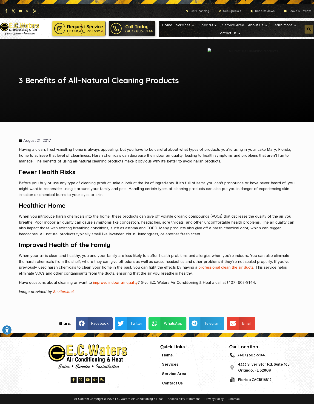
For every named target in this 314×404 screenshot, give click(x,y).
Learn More (282, 25)
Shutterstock (64, 291)
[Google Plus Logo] (28, 11)
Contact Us (227, 33)
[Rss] (35, 11)
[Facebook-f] (6, 11)
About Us (255, 25)
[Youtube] (20, 11)
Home (167, 25)
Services (183, 25)
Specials (206, 25)
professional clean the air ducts (225, 267)
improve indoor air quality (115, 282)
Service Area (233, 25)
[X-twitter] (13, 11)
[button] (309, 29)
